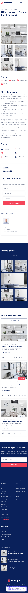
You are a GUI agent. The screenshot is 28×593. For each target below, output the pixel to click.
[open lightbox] (7, 266)
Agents (16, 483)
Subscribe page (5, 517)
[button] (22, 3)
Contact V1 (3, 504)
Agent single (18, 486)
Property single (5, 493)
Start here (3, 529)
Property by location (6, 496)
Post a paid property (20, 491)
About (2, 488)
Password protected (6, 534)
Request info (14, 20)
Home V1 (3, 480)
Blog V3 (17, 499)
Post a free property (20, 488)
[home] (7, 2)
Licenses (3, 539)
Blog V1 (16, 493)
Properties (3, 491)
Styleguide (3, 531)
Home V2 (3, 483)
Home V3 (3, 486)
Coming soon (4, 514)
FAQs (2, 512)
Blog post (3, 501)
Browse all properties (14, 320)
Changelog (3, 542)
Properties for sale (19, 480)
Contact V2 (4, 506)
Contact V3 (4, 509)
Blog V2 (17, 496)
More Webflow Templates (5, 520)
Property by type (5, 499)
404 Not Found (5, 536)
